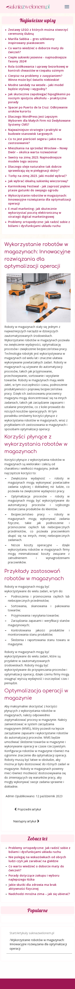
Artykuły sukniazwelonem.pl (35, 933)
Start (13, 933)
